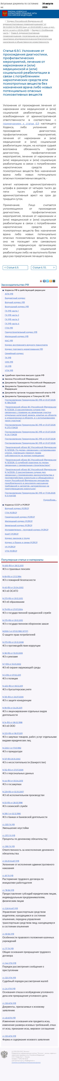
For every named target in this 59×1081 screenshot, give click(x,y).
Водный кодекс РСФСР (17, 508)
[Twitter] (47, 280)
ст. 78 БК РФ (8, 890)
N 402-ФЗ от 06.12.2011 (12, 686)
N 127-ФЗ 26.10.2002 (11, 759)
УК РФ (8, 366)
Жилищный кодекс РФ (16, 336)
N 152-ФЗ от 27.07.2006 (12, 770)
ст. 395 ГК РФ (8, 846)
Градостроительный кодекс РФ (21, 332)
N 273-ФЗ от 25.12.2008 (13, 642)
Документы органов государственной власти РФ (30, 392)
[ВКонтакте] (44, 280)
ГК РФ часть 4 (12, 323)
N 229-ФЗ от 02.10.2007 (13, 792)
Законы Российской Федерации (21, 379)
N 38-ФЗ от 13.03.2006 (12, 653)
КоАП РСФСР (11, 534)
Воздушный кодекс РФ (17, 306)
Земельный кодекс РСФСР (18, 525)
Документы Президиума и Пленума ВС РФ (27, 396)
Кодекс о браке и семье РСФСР (21, 542)
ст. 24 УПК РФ (8, 989)
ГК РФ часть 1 (12, 311)
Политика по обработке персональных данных (26, 1062)
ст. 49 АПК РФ (9, 1018)
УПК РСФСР (11, 551)
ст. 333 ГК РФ (8, 824)
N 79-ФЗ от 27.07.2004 (12, 609)
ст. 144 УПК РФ (9, 963)
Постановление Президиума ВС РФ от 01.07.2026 (30, 439)
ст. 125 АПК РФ (9, 1036)
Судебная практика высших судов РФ (24, 375)
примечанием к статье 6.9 (21, 123)
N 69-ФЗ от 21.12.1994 (11, 576)
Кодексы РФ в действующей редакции (25, 290)
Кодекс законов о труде (17, 538)
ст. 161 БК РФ (8, 934)
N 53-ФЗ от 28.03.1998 (12, 803)
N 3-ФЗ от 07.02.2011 (11, 675)
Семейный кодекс (14, 353)
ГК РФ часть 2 (12, 315)
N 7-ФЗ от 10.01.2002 (11, 664)
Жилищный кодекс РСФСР (19, 521)
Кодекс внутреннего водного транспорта (26, 345)
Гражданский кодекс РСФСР (20, 517)
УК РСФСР (10, 546)
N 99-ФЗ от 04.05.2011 (12, 708)
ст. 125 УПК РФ (9, 978)
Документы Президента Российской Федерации (30, 382)
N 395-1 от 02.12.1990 (11, 813)
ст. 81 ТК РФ (7, 875)
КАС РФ (9, 340)
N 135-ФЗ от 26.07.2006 (12, 697)
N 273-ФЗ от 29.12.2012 (12, 598)
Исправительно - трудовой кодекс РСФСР (26, 529)
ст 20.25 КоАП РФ (10, 861)
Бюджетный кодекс (15, 298)
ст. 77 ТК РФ (8, 948)
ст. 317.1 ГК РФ (8, 835)
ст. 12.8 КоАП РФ (10, 908)
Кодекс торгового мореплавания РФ (24, 349)
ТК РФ (8, 357)
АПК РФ (9, 294)
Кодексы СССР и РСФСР (17, 504)
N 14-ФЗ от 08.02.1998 (12, 722)
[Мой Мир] (54, 280)
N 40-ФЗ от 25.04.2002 (12, 587)
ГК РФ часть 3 (12, 319)
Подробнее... (50, 500)
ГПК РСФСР (11, 512)
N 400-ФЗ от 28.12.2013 (12, 565)
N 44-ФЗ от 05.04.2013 (12, 781)
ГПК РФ (9, 328)
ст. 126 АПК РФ (9, 1003)
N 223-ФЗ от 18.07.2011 (12, 733)
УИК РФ (9, 362)
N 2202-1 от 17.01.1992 (11, 748)
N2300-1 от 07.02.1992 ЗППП (15, 631)
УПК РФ (9, 370)
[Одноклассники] (50, 280)
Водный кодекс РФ (15, 302)
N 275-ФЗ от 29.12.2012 (12, 620)
